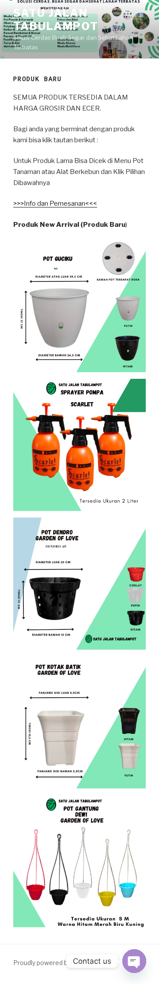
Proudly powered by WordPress (59, 962)
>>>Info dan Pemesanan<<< (55, 203)
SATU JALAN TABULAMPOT (55, 20)
